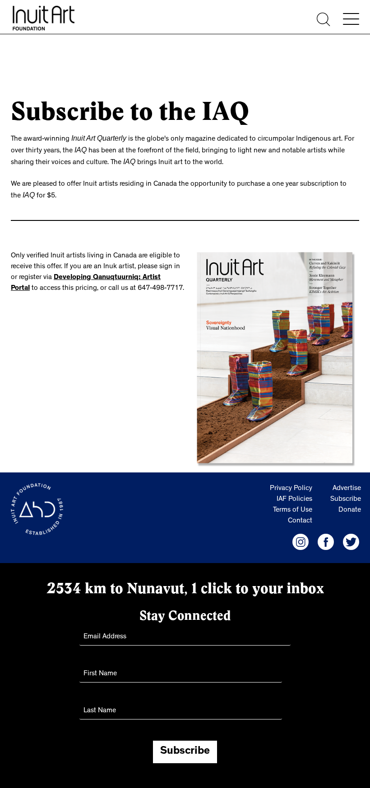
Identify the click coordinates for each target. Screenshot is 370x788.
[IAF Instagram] (300, 538)
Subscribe (345, 495)
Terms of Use (292, 506)
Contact (300, 517)
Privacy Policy (291, 485)
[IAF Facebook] (326, 538)
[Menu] (351, 19)
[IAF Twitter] (351, 538)
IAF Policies (294, 495)
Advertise (347, 485)
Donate (349, 506)
